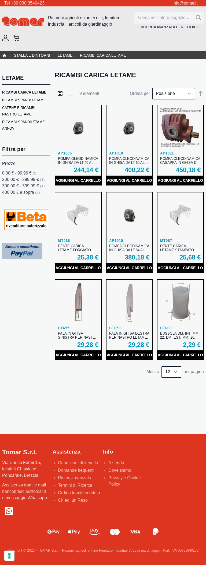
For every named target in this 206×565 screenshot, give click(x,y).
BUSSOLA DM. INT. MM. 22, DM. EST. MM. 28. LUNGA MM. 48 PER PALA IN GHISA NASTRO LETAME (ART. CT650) (180, 335)
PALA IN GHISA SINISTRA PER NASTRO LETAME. (78, 335)
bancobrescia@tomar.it (24, 491)
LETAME (65, 55)
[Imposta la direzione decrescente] (200, 93)
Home (4, 55)
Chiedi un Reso (73, 500)
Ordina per (140, 93)
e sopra (21, 192)
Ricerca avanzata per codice (169, 27)
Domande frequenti (76, 470)
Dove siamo (119, 470)
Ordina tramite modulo (79, 492)
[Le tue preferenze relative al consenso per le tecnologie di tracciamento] (9, 556)
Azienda (116, 462)
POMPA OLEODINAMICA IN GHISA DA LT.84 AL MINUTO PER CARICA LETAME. (129, 248)
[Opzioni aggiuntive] (22, 250)
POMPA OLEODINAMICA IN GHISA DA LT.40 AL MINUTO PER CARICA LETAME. (78, 161)
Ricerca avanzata (74, 477)
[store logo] (23, 21)
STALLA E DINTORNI (32, 55)
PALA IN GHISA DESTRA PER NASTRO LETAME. (129, 335)
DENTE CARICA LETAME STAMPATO (177, 248)
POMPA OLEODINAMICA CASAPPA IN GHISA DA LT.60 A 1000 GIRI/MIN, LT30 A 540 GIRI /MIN (180, 161)
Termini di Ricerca (75, 485)
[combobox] (169, 18)
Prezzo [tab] (9, 163)
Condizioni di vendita (78, 462)
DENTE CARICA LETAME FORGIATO (74, 248)
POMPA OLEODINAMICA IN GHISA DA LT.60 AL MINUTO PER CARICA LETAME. (129, 161)
